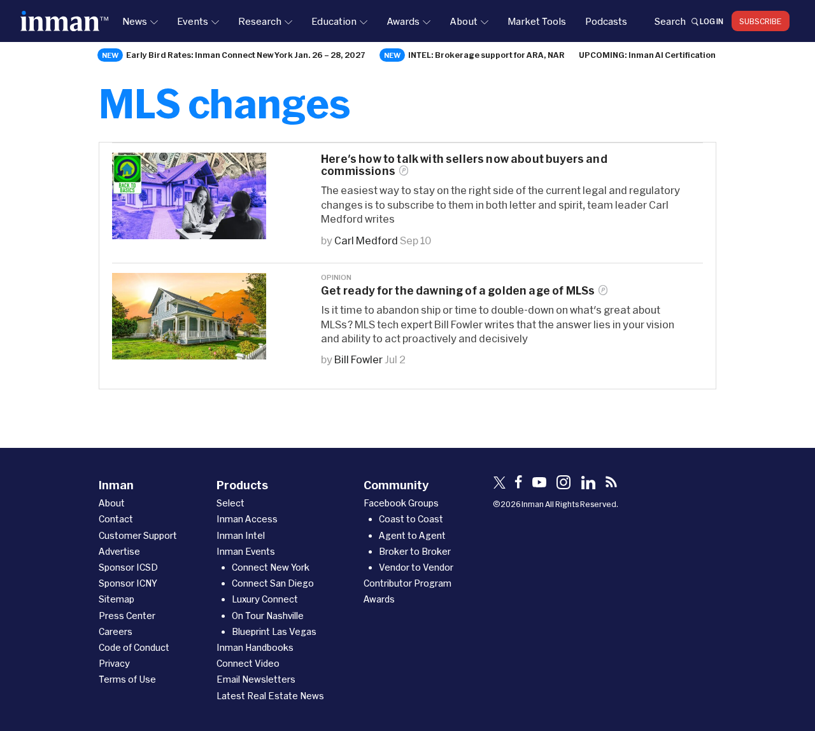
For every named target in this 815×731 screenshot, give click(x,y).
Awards (403, 21)
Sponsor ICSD (128, 567)
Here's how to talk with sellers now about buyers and (464, 165)
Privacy (114, 663)
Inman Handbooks (255, 647)
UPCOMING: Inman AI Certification (647, 55)
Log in (711, 21)
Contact (116, 518)
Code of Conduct (134, 647)
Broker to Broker (415, 551)
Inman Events (245, 551)
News (134, 21)
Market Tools (536, 21)
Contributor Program (407, 583)
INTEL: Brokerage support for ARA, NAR (486, 55)
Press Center (127, 615)
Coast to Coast (411, 518)
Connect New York (270, 567)
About (464, 21)
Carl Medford (366, 240)
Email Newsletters (255, 679)
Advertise (119, 551)
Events (192, 21)
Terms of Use (127, 679)
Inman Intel (240, 535)
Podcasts (606, 21)
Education (334, 21)
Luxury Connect (265, 599)
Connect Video (248, 663)
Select (230, 503)
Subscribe (760, 21)
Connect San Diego (273, 583)
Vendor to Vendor (416, 567)
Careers (115, 631)
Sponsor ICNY (128, 583)
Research (259, 21)
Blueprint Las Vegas (274, 631)
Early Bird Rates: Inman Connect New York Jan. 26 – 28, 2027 (245, 55)
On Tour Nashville (268, 615)
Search (670, 21)
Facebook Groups (401, 503)
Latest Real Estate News (270, 695)
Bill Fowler (358, 359)
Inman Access (247, 518)
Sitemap (116, 599)
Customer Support (138, 535)
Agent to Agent (412, 535)
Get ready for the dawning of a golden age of (458, 290)
